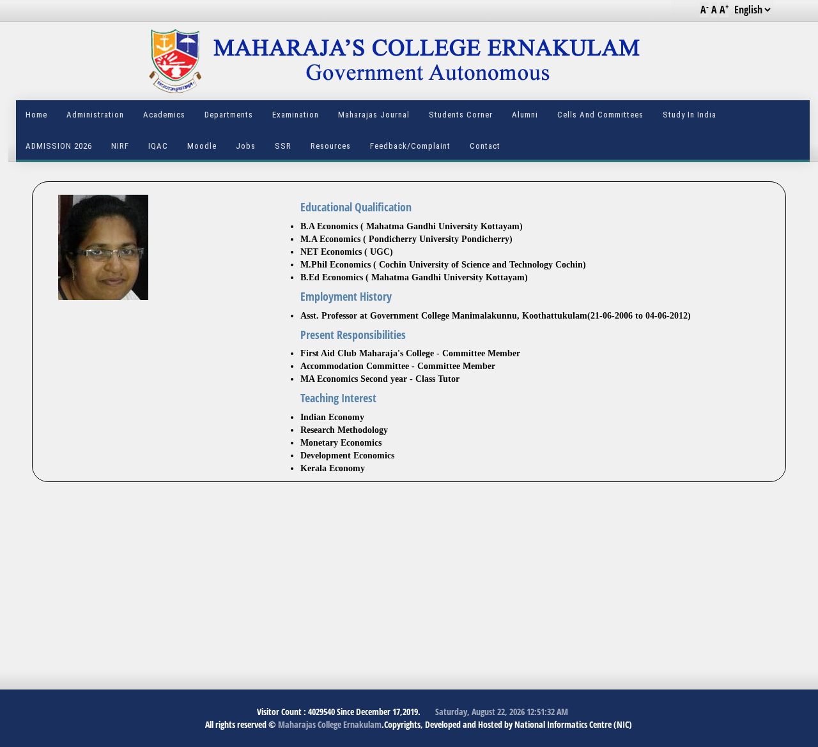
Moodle (202, 146)
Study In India (689, 114)
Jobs (246, 146)
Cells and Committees (600, 114)
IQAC (158, 146)
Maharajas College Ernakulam (329, 724)
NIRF (120, 146)
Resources (331, 146)
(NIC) (623, 724)
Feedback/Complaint (410, 146)
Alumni (525, 114)
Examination (295, 114)
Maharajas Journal (374, 114)
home (36, 114)
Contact (485, 146)
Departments (228, 114)
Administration (95, 114)
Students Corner (461, 114)
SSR (283, 146)
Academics (164, 114)
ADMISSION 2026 (59, 146)
